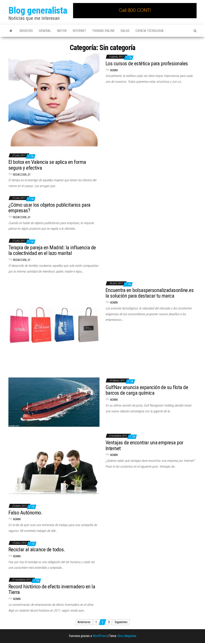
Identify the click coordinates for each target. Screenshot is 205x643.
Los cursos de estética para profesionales (147, 63)
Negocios (26, 31)
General (45, 31)
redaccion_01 (22, 174)
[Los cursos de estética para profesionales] (53, 100)
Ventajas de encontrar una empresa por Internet (144, 445)
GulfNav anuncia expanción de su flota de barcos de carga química (147, 390)
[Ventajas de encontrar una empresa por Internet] (53, 464)
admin (114, 70)
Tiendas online (103, 31)
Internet (79, 31)
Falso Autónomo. (25, 513)
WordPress (100, 636)
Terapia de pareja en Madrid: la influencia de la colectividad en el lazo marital (52, 250)
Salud (125, 31)
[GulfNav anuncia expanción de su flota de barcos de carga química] (53, 402)
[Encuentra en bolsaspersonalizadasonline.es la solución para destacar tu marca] (53, 326)
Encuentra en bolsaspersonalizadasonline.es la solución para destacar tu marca (150, 293)
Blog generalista (37, 10)
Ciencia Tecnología (150, 31)
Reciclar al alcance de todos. (36, 549)
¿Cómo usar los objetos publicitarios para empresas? (49, 208)
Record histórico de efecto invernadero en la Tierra (51, 589)
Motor (62, 31)
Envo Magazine (127, 636)
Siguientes (121, 622)
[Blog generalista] (10, 31)
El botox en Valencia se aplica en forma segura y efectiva (47, 165)
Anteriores (83, 622)
